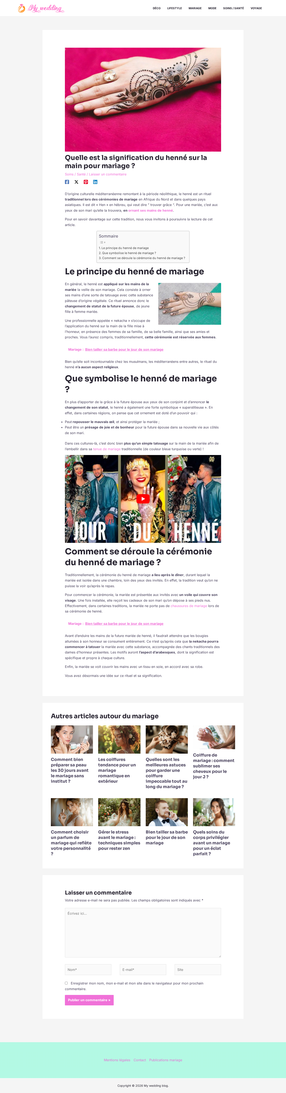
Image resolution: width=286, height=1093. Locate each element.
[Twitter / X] (76, 181)
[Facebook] (67, 181)
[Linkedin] (95, 181)
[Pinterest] (86, 181)
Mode (212, 8)
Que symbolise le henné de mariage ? (129, 253)
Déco (157, 8)
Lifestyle (174, 8)
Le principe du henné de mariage (125, 248)
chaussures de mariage (189, 606)
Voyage (256, 8)
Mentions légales (117, 1060)
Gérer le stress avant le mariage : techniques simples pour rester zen (119, 840)
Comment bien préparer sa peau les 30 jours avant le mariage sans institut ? (70, 770)
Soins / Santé (233, 8)
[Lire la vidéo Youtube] (143, 499)
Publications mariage (165, 1060)
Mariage (195, 8)
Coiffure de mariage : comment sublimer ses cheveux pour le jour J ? (213, 766)
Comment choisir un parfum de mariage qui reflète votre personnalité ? (71, 843)
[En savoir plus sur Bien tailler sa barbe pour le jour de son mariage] (167, 812)
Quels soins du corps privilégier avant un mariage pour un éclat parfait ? (211, 843)
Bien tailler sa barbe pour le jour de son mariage (167, 838)
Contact (140, 1060)
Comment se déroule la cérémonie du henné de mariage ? (143, 258)
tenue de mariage (107, 449)
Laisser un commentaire (107, 174)
